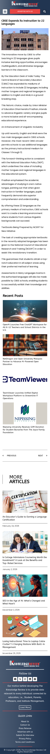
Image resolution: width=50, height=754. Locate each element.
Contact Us (25, 725)
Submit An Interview (25, 735)
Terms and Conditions (25, 742)
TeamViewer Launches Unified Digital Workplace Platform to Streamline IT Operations (20, 396)
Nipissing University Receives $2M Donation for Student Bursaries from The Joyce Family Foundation (24, 430)
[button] (5, 11)
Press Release (25, 728)
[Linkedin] (30, 679)
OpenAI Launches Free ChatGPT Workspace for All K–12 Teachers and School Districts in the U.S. (25, 327)
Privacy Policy (25, 739)
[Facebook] (15, 679)
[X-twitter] (20, 679)
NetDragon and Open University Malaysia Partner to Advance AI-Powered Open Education (22, 361)
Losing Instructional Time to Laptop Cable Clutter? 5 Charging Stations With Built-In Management (24, 644)
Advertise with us (25, 732)
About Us (25, 721)
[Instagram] (25, 679)
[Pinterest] (35, 679)
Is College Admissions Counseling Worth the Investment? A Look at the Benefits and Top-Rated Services (25, 560)
